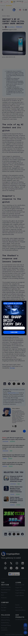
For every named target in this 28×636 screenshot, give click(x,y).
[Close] (24, 302)
